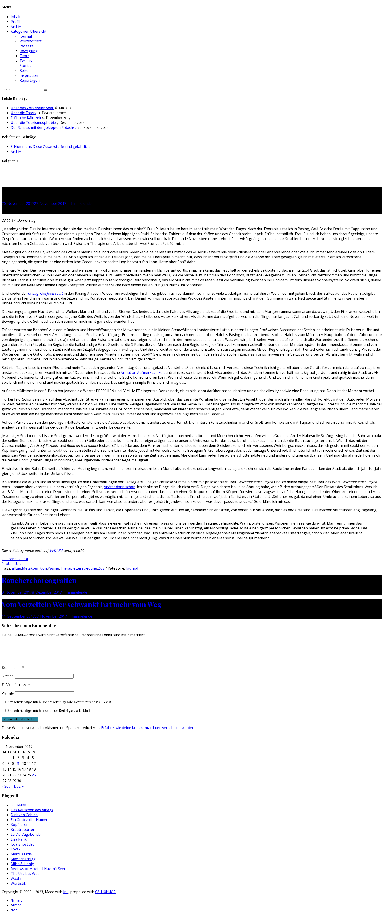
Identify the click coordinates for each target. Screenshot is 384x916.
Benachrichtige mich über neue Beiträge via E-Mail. (49, 710)
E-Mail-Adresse (16, 684)
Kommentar (13, 667)
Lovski (16, 849)
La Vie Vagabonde (26, 834)
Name (8, 676)
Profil (15, 21)
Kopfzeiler (19, 824)
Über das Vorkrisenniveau (32, 107)
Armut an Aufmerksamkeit (143, 372)
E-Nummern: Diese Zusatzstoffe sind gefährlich (50, 146)
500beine (18, 805)
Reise (24, 70)
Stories (25, 65)
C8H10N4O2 (105, 891)
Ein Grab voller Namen (29, 819)
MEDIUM (56, 550)
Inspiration (29, 75)
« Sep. (6, 786)
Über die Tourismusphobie (33, 122)
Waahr (16, 878)
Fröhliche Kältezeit (26, 117)
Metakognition (34, 568)
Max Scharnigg (23, 858)
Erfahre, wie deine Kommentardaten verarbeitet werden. (148, 727)
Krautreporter (22, 829)
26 (34, 775)
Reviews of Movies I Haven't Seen (38, 868)
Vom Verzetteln (82, 604)
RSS (15, 910)
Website (8, 693)
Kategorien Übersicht (28, 31)
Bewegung (29, 50)
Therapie (67, 568)
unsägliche (45, 293)
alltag (16, 568)
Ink (65, 891)
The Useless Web (25, 873)
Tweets (26, 60)
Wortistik (18, 883)
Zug (101, 568)
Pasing (53, 568)
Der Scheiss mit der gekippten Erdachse (44, 127)
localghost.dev (22, 844)
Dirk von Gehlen (24, 814)
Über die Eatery (23, 112)
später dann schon (119, 486)
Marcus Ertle (21, 854)
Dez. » (19, 786)
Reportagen (30, 80)
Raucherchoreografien (39, 580)
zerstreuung (86, 568)
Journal (26, 36)
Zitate (24, 55)
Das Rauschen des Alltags (32, 809)
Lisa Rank (19, 839)
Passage (27, 46)
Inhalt (15, 16)
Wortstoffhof (31, 41)
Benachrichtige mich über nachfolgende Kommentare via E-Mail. (60, 702)
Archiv (16, 26)
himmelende (81, 203)
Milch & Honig (22, 863)
